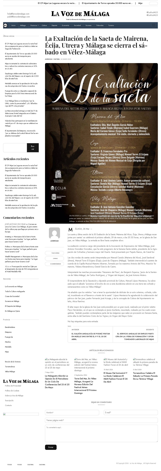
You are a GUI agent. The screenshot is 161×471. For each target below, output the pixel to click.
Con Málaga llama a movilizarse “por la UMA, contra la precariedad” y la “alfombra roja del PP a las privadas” (21, 103)
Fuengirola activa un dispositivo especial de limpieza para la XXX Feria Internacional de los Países (20, 93)
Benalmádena (10, 327)
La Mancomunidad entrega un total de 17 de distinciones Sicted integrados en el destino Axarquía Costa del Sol (21, 113)
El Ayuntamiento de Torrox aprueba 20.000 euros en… (107, 3)
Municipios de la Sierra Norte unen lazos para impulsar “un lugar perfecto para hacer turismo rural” (21, 239)
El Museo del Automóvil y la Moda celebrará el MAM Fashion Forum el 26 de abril (116, 377)
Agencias (48, 59)
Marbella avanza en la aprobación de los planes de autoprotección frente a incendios (21, 84)
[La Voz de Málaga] (6, 25)
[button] (5, 2)
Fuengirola (9, 337)
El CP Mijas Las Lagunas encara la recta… (57, 3)
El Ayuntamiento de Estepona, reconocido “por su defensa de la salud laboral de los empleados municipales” (22, 133)
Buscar (33, 147)
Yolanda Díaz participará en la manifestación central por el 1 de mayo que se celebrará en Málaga (21, 123)
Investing (8, 236)
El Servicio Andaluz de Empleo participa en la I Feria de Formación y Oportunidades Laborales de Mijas (134, 336)
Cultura (56, 59)
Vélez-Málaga (10, 371)
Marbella (8, 347)
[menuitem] (13, 25)
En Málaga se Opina (12, 311)
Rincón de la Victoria (12, 361)
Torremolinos (10, 366)
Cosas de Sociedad (12, 296)
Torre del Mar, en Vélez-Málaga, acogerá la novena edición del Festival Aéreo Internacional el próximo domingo (85, 386)
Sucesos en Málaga (12, 301)
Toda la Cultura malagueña (15, 291)
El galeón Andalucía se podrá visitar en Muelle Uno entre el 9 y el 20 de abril (91, 336)
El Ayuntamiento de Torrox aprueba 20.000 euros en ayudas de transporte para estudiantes (21, 56)
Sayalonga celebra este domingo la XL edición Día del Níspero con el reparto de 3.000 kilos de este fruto (22, 76)
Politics (7, 246)
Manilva (8, 342)
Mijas (7, 351)
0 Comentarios (55, 264)
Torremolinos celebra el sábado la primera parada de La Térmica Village (145, 376)
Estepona (8, 332)
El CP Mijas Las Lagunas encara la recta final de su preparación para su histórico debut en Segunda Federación (21, 46)
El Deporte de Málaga (13, 306)
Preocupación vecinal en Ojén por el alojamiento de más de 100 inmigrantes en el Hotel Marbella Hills (21, 269)
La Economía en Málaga (14, 286)
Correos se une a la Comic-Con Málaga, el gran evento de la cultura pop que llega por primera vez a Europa (21, 228)
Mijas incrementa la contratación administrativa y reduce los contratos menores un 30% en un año (21, 66)
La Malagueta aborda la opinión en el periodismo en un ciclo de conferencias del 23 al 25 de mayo (57, 381)
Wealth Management (12, 256)
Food (10, 465)
